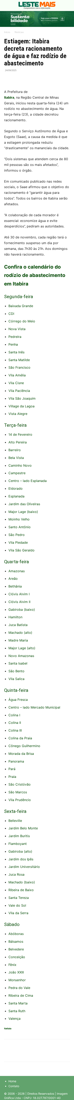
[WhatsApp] (27, 79)
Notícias (19, 32)
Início (7, 32)
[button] (7, 5)
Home (12, 1081)
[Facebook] (8, 79)
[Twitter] (18, 79)
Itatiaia (7, 1028)
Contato (13, 1086)
